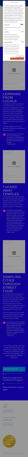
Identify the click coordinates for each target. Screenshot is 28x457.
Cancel (20, 56)
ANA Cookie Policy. (15, 17)
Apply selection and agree (17, 58)
